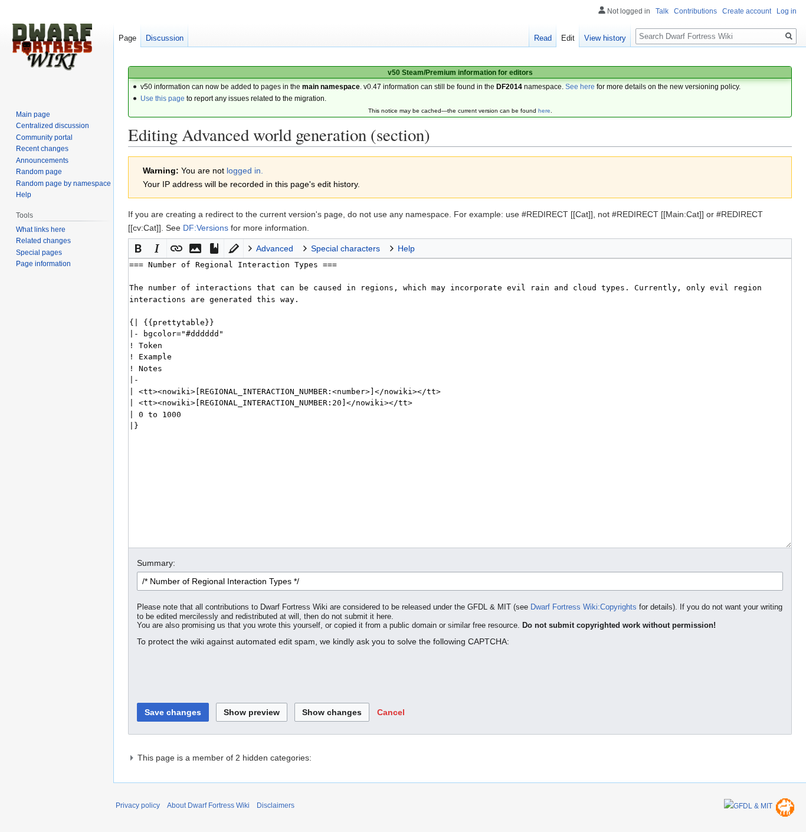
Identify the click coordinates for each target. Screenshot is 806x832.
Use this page (162, 98)
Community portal (44, 137)
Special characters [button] (345, 248)
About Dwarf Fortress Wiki (208, 805)
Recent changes (42, 149)
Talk (662, 11)
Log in (786, 11)
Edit (568, 38)
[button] (138, 248)
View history (605, 38)
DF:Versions (205, 227)
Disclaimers (275, 805)
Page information (43, 264)
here (544, 110)
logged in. (245, 170)
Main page (33, 114)
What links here (40, 229)
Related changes (43, 241)
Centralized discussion (52, 126)
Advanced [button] (274, 248)
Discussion (165, 38)
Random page (39, 172)
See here (580, 86)
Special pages (39, 252)
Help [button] (406, 248)
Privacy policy (138, 805)
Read (543, 38)
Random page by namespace (63, 183)
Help (23, 195)
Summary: (156, 563)
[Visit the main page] (52, 47)
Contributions (695, 11)
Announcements (42, 160)
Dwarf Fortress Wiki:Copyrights (583, 607)
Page (127, 38)
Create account (746, 11)
